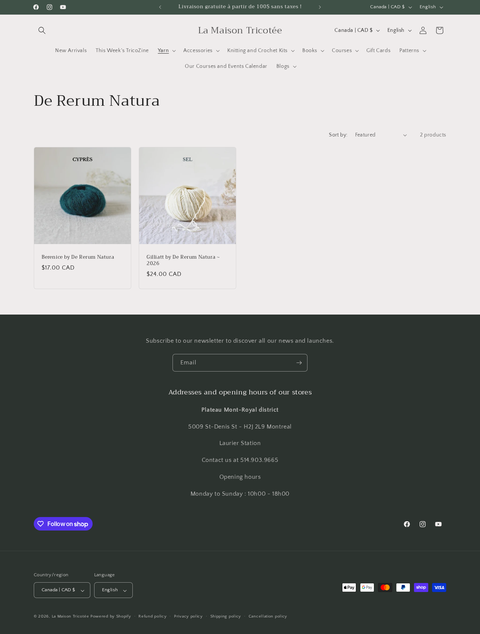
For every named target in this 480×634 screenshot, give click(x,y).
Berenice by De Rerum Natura (78, 257)
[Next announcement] (320, 7)
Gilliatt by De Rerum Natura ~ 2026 (183, 260)
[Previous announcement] (160, 7)
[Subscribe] (299, 363)
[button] (42, 30)
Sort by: (338, 135)
